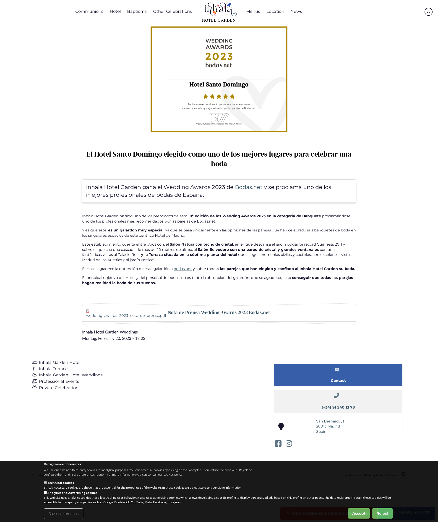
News (296, 11)
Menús (253, 11)
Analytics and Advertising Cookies (72, 493)
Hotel (115, 11)
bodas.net (183, 269)
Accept (358, 513)
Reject (382, 513)
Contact (338, 380)
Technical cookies (60, 482)
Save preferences (63, 513)
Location (275, 11)
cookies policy (173, 474)
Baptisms (137, 11)
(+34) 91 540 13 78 (338, 407)
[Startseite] (219, 11)
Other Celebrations (172, 11)
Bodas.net (248, 187)
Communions (89, 11)
